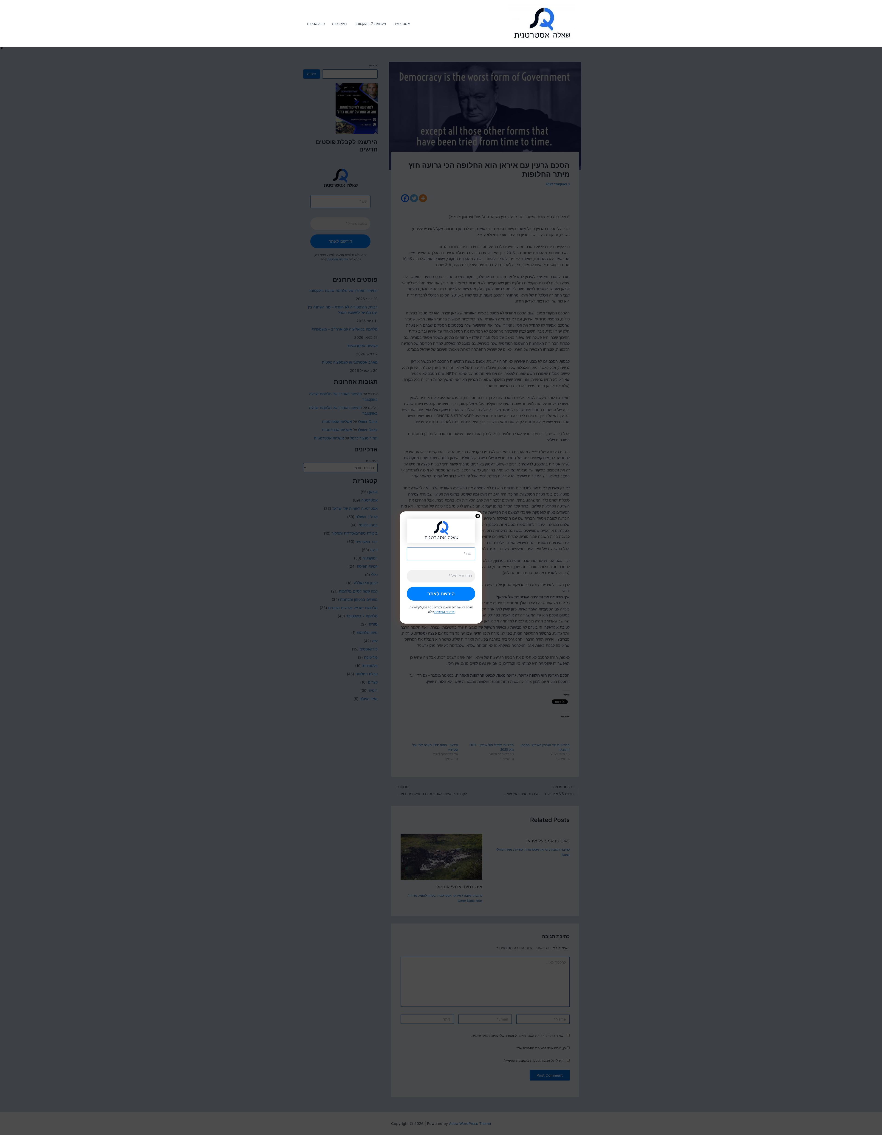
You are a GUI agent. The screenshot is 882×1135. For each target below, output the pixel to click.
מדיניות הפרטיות (444, 612)
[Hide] (2, 48)
